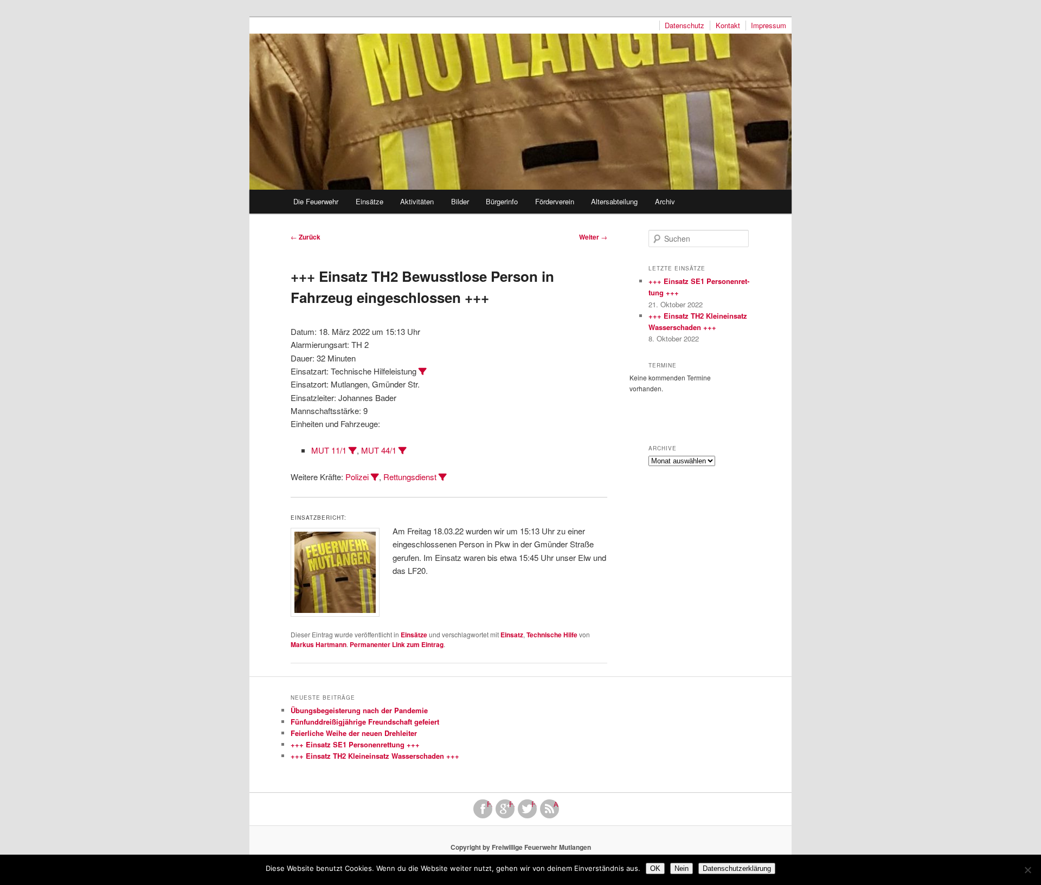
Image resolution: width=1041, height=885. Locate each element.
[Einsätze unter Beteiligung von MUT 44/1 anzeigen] (403, 451)
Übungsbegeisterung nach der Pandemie (359, 710)
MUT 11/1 (328, 450)
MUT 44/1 (378, 450)
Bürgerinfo (502, 201)
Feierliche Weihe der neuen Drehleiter (354, 733)
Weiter (593, 237)
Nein (681, 868)
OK (655, 868)
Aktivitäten (417, 201)
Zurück (305, 237)
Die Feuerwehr (315, 201)
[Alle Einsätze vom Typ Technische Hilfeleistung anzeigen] (423, 371)
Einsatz (511, 634)
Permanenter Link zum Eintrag (397, 644)
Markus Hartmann (318, 644)
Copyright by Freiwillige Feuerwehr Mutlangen (521, 847)
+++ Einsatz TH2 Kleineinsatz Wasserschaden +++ (375, 756)
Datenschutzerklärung (737, 868)
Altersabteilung (614, 201)
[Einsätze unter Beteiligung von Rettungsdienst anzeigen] (443, 477)
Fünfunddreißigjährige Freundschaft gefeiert (365, 721)
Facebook (489, 804)
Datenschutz (684, 25)
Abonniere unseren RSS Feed (556, 804)
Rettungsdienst (409, 476)
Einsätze (369, 201)
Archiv (665, 201)
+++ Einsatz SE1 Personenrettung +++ (355, 744)
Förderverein (554, 201)
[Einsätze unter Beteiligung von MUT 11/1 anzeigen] (353, 451)
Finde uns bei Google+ (512, 804)
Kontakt (728, 25)
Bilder (460, 201)
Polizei (357, 476)
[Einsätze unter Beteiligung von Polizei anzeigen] (375, 477)
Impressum (768, 25)
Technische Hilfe (551, 634)
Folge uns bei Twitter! (534, 804)
